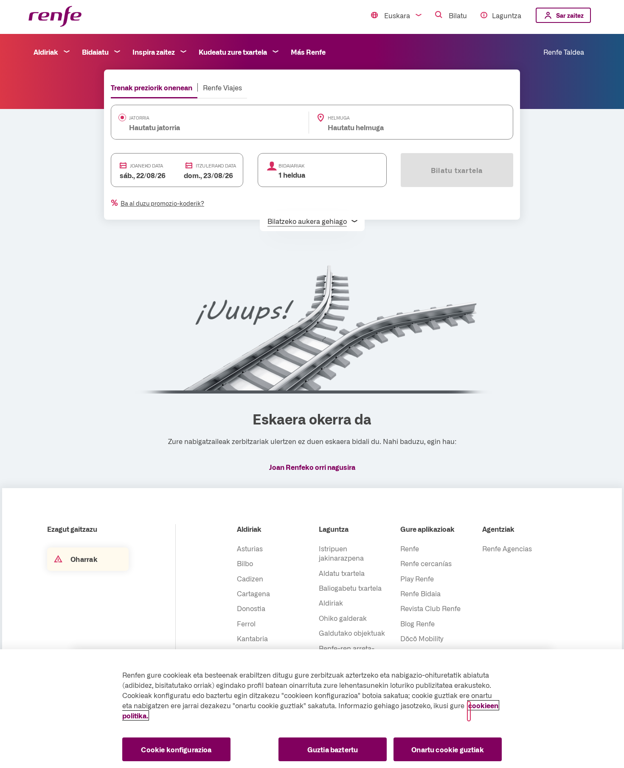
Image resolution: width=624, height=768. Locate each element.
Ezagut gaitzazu (72, 529)
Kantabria (252, 638)
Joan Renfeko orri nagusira (312, 467)
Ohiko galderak (343, 618)
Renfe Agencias (507, 548)
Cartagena (253, 593)
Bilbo (245, 563)
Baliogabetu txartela (350, 588)
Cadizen (250, 578)
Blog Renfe (417, 623)
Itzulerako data (216, 165)
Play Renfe (417, 578)
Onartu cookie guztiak (447, 749)
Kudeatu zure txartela (233, 51)
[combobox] (197, 127)
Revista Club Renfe (430, 608)
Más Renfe (308, 51)
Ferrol (246, 623)
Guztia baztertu (332, 749)
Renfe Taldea (563, 51)
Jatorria (139, 117)
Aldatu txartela (342, 573)
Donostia (251, 608)
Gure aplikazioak (427, 529)
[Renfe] (55, 16)
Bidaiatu (95, 51)
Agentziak (498, 529)
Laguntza (506, 15)
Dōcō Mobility (421, 638)
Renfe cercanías (426, 563)
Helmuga (339, 117)
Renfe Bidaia (420, 593)
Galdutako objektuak (352, 632)
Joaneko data (146, 165)
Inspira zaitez (153, 51)
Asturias (250, 548)
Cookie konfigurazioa (176, 749)
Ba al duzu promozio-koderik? (162, 203)
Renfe (409, 548)
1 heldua (291, 175)
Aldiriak (46, 51)
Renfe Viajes (222, 87)
